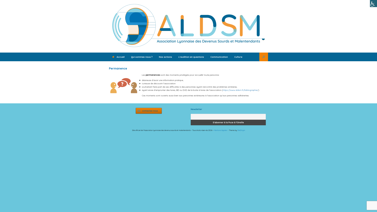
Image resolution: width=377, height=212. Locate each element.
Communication (219, 57)
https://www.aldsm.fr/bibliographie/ (240, 90)
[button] (263, 57)
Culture (238, 57)
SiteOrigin (241, 130)
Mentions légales (220, 130)
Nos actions (165, 57)
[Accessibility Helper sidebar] (373, 3)
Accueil (121, 57)
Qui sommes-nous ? (141, 57)
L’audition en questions (191, 57)
